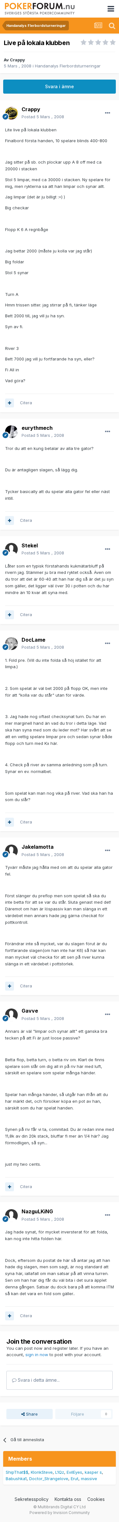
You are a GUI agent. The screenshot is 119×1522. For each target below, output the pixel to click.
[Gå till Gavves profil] (11, 1014)
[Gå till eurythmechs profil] (11, 431)
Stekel (30, 545)
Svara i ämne (59, 86)
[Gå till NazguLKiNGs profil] (11, 1215)
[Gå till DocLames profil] (11, 643)
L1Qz (59, 1472)
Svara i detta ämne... (38, 1380)
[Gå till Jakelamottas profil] (11, 851)
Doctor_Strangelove (48, 1478)
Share (31, 1414)
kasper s (93, 1472)
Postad (43, 116)
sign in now (36, 1354)
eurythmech (37, 428)
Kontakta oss (68, 1499)
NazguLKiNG (37, 1211)
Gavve (30, 1011)
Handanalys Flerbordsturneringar (68, 65)
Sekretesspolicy (32, 1499)
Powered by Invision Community (60, 1512)
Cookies (96, 1499)
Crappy (17, 59)
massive (89, 1478)
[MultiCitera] (9, 402)
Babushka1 (16, 1478)
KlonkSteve (42, 1472)
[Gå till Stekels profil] (11, 549)
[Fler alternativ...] (107, 113)
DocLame (33, 640)
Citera (26, 402)
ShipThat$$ (17, 1472)
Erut (74, 1478)
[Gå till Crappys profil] (11, 113)
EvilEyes (74, 1472)
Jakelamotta (38, 847)
